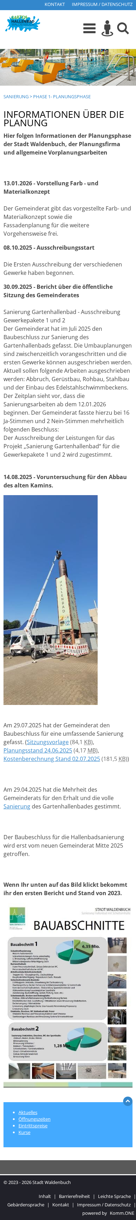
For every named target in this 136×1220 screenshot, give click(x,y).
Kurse (24, 1132)
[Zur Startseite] (22, 24)
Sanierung (16, 96)
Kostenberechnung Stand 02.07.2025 (51, 759)
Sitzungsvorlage (48, 742)
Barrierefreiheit (74, 1196)
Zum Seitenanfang (128, 1103)
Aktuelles (27, 1112)
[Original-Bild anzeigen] (50, 703)
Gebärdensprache (25, 1204)
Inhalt (45, 1196)
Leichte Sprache (114, 1196)
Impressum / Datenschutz (102, 4)
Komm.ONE (122, 1213)
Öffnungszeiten (34, 1119)
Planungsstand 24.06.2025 (37, 750)
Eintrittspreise (32, 1125)
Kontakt (55, 4)
